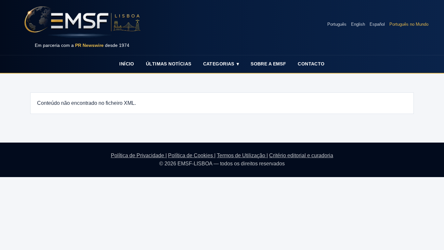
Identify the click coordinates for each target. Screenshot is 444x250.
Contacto (311, 63)
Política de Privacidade (138, 155)
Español (377, 24)
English (358, 24)
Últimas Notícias (168, 63)
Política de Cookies (191, 155)
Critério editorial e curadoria (301, 155)
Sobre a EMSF (268, 63)
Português (336, 24)
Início (126, 63)
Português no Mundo (408, 24)
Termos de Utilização (242, 155)
